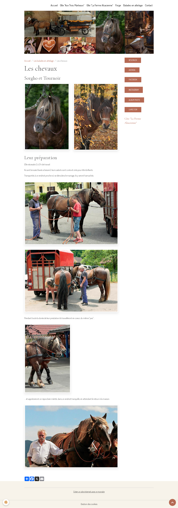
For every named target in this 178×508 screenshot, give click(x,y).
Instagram (134, 89)
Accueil (54, 5)
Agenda (132, 70)
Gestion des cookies (89, 504)
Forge (118, 5)
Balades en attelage (133, 5)
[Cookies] (6, 502)
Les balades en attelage (44, 60)
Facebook (133, 79)
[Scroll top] (172, 502)
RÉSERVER (133, 60)
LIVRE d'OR (133, 109)
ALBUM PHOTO (134, 100)
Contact (149, 5)
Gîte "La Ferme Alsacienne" (99, 5)
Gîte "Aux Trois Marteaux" (72, 5)
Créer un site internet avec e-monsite (89, 491)
